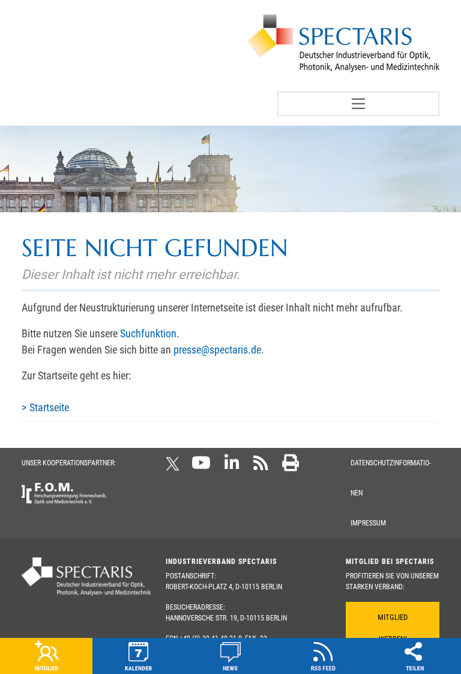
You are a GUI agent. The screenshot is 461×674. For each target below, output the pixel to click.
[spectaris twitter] (175, 466)
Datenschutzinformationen (391, 478)
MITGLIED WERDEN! (393, 628)
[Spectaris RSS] (260, 466)
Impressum (368, 523)
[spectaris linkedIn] (232, 466)
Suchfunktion (148, 333)
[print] (290, 466)
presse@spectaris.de (217, 349)
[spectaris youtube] (201, 466)
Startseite (49, 407)
